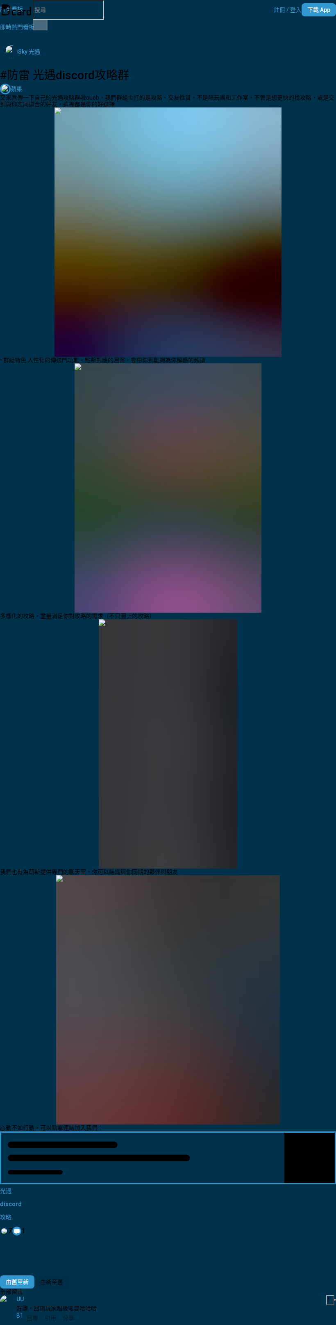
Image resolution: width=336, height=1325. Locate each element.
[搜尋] (40, 25)
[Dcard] (16, 10)
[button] (288, 10)
